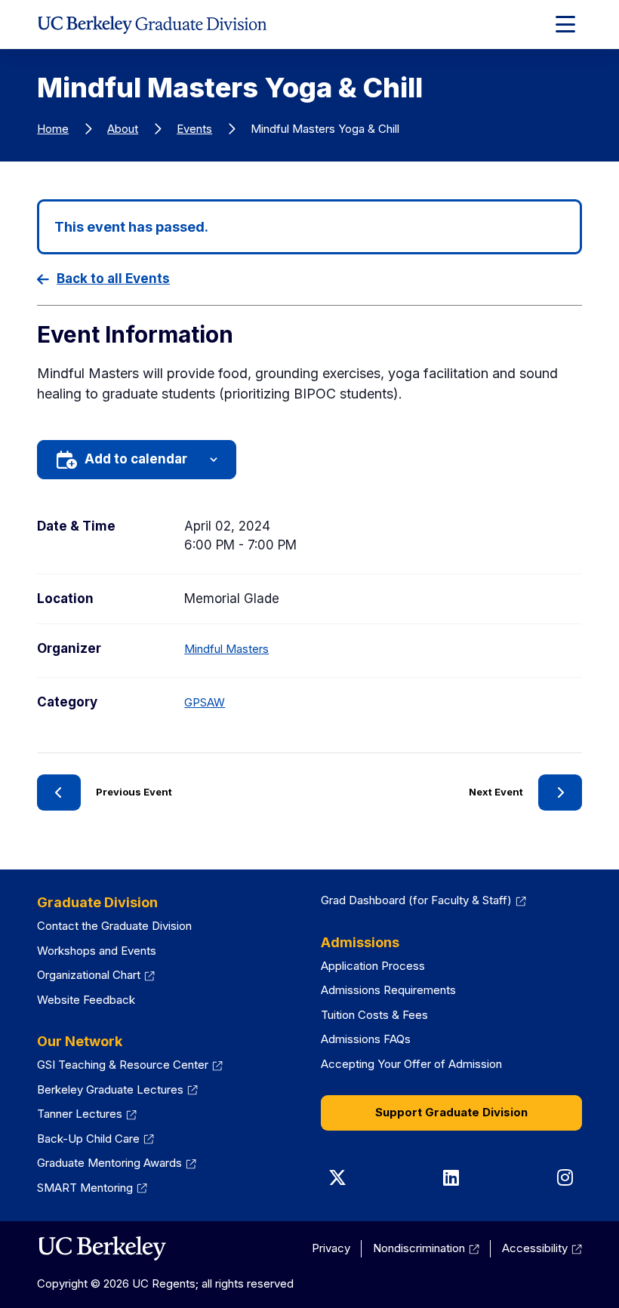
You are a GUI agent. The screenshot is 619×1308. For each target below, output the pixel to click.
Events (194, 129)
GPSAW (204, 702)
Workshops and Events (96, 950)
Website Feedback (86, 1000)
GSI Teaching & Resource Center (130, 1064)
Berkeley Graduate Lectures (117, 1089)
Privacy (331, 1248)
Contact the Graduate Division (114, 926)
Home (53, 129)
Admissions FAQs (366, 1039)
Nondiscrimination (426, 1248)
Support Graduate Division (451, 1112)
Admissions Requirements (388, 990)
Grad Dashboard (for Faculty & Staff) (423, 900)
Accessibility (542, 1248)
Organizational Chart (96, 975)
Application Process (373, 966)
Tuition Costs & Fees (374, 1015)
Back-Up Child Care (95, 1138)
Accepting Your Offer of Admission (411, 1064)
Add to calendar (136, 458)
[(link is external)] (101, 1248)
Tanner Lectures (87, 1113)
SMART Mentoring (92, 1187)
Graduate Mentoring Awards (116, 1163)
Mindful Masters (226, 649)
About (122, 129)
